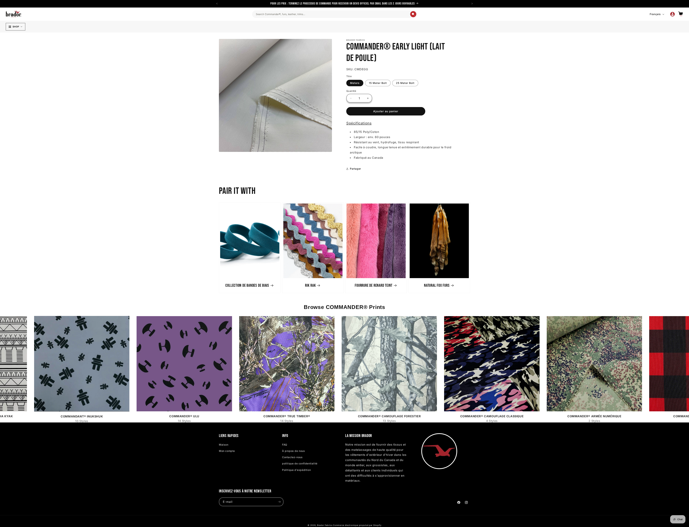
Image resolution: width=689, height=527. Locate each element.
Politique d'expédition (296, 469)
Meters (355, 82)
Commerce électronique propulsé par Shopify (357, 525)
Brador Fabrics (324, 525)
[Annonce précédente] (217, 3)
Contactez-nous (292, 457)
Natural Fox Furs (436, 285)
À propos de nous (293, 450)
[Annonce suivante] (472, 3)
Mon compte (227, 450)
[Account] (672, 14)
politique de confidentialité (299, 463)
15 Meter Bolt (378, 82)
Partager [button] (355, 168)
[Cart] (680, 14)
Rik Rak (310, 285)
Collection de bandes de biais (247, 285)
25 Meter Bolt (405, 82)
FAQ (284, 444)
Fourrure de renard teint (373, 285)
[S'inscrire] (279, 501)
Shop (16, 26)
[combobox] (333, 14)
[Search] (413, 14)
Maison (223, 444)
